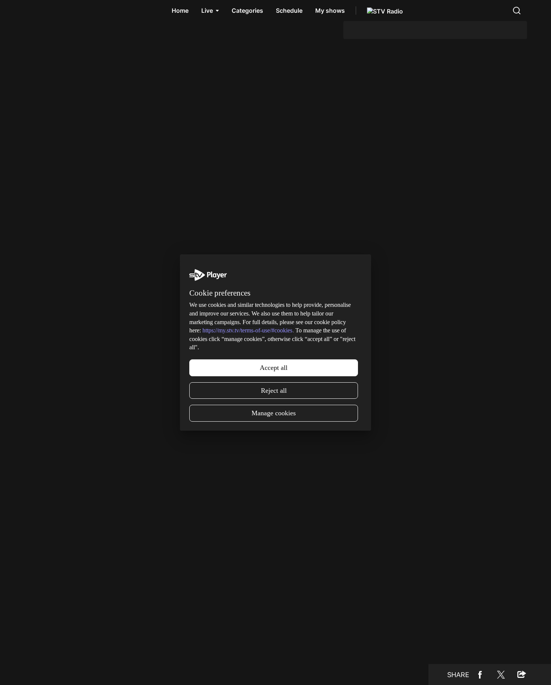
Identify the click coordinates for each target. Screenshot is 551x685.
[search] (516, 10)
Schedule (289, 10)
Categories (247, 10)
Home (180, 10)
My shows (330, 10)
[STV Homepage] (42, 10)
